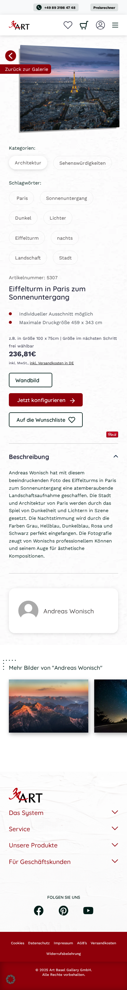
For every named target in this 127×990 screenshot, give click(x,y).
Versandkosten (103, 943)
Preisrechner (104, 7)
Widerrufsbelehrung (63, 953)
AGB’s (82, 943)
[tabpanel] (48, 706)
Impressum (63, 943)
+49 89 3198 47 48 (60, 7)
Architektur (28, 162)
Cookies (17, 943)
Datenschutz (39, 943)
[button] (10, 979)
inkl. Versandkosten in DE (52, 362)
